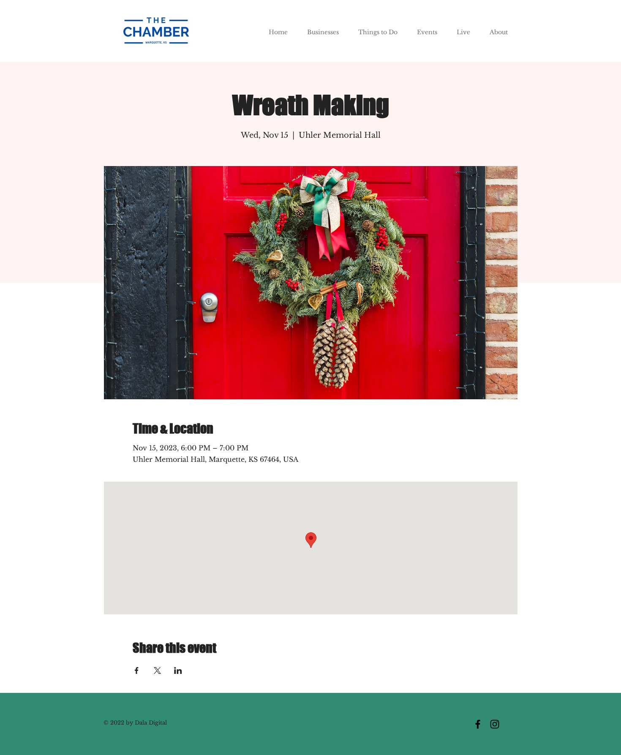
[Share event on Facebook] (137, 670)
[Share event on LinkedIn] (178, 670)
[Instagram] (495, 724)
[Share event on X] (157, 670)
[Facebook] (478, 724)
